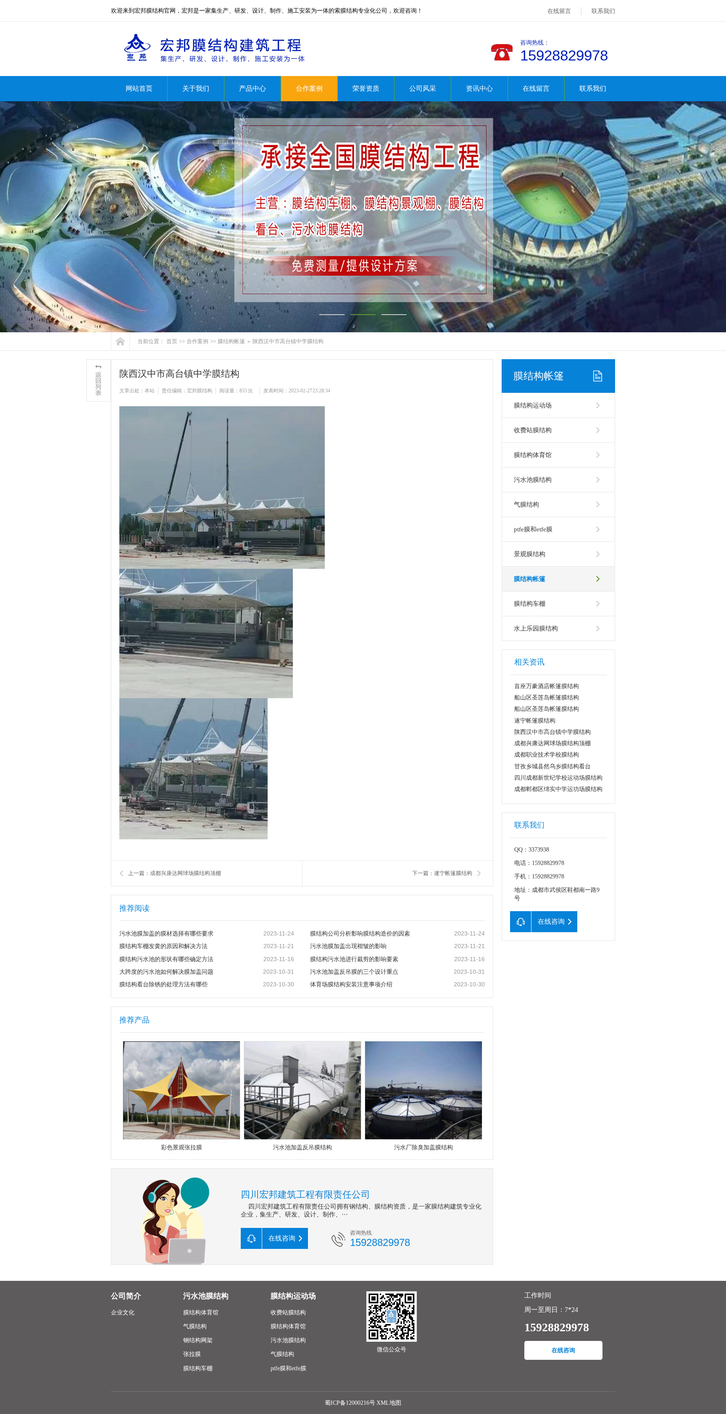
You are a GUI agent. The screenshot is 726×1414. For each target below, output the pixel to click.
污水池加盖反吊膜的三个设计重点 (354, 972)
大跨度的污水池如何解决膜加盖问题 (166, 972)
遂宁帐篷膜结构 (534, 721)
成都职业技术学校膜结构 (546, 755)
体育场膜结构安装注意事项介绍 (351, 984)
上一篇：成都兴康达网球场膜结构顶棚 (174, 873)
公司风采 (422, 88)
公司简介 (126, 1296)
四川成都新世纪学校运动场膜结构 (558, 778)
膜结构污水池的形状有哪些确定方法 (166, 959)
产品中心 (252, 88)
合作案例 (309, 88)
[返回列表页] (99, 380)
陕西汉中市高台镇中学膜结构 (552, 732)
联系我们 (603, 11)
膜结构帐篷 (231, 341)
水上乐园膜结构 (536, 628)
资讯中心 (479, 88)
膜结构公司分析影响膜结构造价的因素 (360, 933)
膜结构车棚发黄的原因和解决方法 (163, 946)
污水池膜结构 (533, 479)
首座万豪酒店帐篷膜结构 (546, 686)
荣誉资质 (365, 88)
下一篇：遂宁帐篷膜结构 (442, 873)
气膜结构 (526, 504)
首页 (171, 341)
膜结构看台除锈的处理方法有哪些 (163, 984)
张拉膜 (192, 1354)
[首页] (120, 341)
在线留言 (559, 11)
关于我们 (195, 88)
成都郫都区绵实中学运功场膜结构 (558, 789)
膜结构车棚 (529, 603)
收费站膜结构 (533, 430)
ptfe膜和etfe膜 (533, 529)
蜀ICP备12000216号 (350, 1403)
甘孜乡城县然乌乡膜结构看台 (552, 766)
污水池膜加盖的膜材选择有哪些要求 (166, 933)
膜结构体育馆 (533, 455)
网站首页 (139, 88)
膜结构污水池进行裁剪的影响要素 (354, 959)
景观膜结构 (529, 554)
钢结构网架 (198, 1340)
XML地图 (388, 1403)
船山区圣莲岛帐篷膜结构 (546, 697)
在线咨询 (563, 1350)
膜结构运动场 (533, 405)
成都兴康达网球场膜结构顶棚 (552, 743)
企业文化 (122, 1312)
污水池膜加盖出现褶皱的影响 (348, 946)
